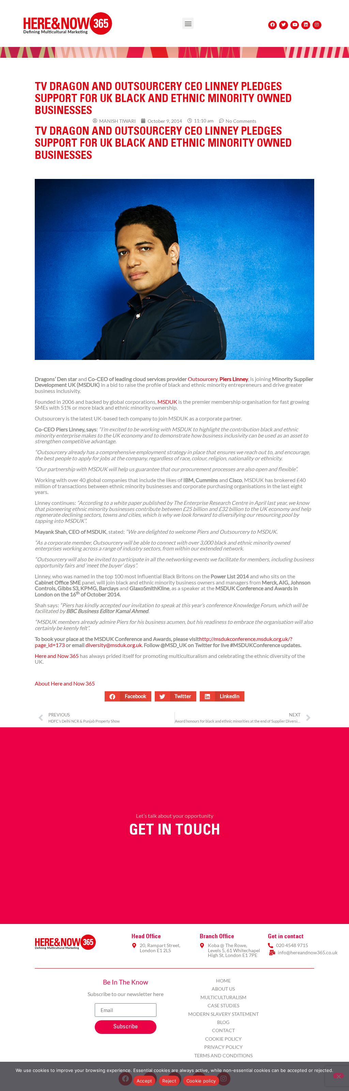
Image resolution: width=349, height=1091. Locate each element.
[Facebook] (272, 25)
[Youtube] (294, 25)
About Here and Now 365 (65, 683)
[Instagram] (317, 25)
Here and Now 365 (57, 655)
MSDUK (167, 401)
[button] (188, 23)
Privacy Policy (223, 1047)
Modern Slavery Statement (223, 1014)
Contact (223, 1030)
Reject (169, 1081)
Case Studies (223, 1005)
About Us (223, 989)
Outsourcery (202, 379)
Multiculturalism (223, 997)
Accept (144, 1081)
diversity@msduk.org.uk (114, 645)
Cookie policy (201, 1081)
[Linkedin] (305, 25)
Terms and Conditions (223, 1055)
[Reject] (338, 1075)
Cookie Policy (223, 1039)
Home (223, 980)
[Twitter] (283, 25)
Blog (223, 1022)
